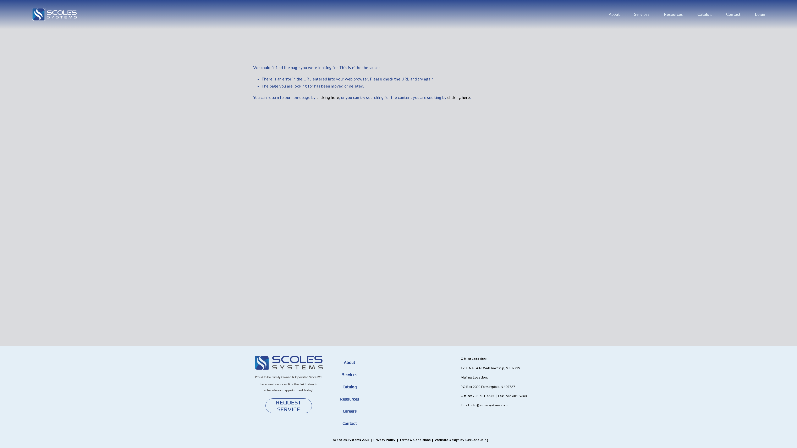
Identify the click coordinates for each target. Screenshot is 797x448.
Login (760, 14)
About (614, 14)
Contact (733, 14)
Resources (673, 14)
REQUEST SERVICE (288, 406)
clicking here (328, 97)
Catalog (704, 14)
